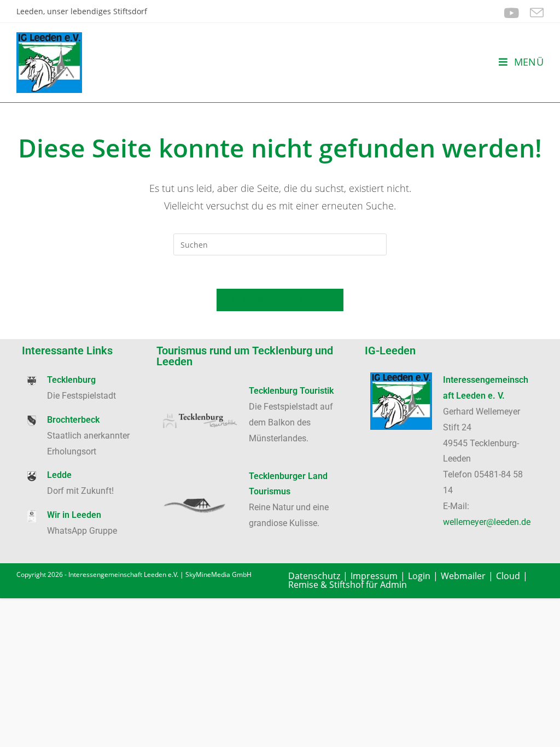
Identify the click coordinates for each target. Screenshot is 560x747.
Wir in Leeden (74, 515)
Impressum (374, 576)
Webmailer (463, 576)
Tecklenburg (71, 380)
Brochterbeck (73, 420)
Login (419, 576)
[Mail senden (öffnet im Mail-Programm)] (534, 13)
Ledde (59, 475)
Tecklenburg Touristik (291, 391)
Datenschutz (314, 576)
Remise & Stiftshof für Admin (347, 585)
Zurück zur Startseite (280, 300)
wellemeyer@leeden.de (486, 522)
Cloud (508, 576)
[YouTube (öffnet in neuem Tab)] (511, 13)
